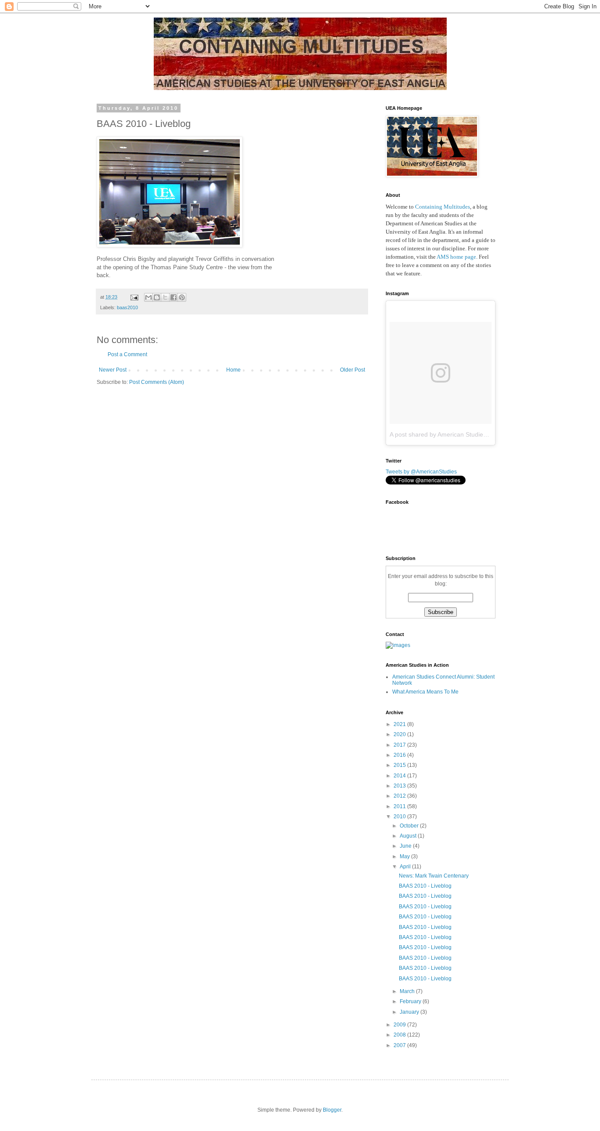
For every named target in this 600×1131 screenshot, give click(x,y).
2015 (400, 765)
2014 (400, 776)
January (410, 1012)
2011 (400, 806)
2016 (400, 755)
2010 (400, 816)
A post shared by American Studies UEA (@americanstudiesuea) (479, 434)
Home (233, 370)
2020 (400, 734)
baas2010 (127, 307)
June (406, 846)
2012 (400, 796)
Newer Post (113, 370)
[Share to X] (165, 297)
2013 (400, 786)
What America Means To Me (425, 692)
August (409, 836)
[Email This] (148, 297)
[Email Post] (134, 297)
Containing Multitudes (442, 206)
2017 (400, 745)
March (408, 991)
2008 (400, 1035)
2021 (400, 724)
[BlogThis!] (156, 297)
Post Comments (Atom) (156, 382)
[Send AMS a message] (398, 645)
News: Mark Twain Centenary (434, 876)
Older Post (352, 370)
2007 (400, 1045)
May (405, 856)
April (406, 867)
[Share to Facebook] (173, 297)
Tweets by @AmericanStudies (421, 472)
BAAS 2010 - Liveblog (425, 886)
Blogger (332, 1110)
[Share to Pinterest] (181, 297)
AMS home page (456, 256)
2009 (400, 1025)
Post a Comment (127, 354)
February (411, 1001)
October (410, 826)
